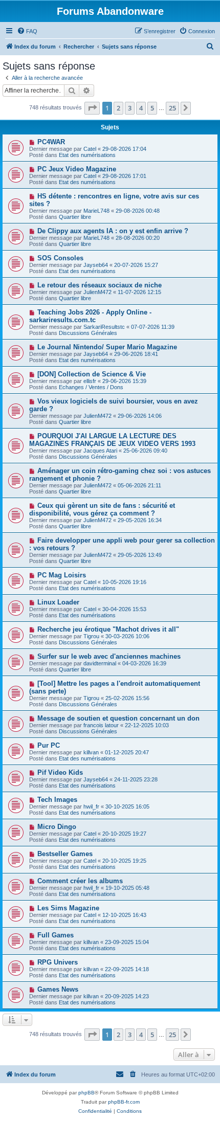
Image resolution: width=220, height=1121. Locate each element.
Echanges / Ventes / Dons (91, 387)
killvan (91, 752)
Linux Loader (58, 602)
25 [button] (172, 108)
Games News (57, 989)
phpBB (86, 1092)
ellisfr (89, 381)
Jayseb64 (95, 265)
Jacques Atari (100, 450)
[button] (92, 108)
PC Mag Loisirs (61, 575)
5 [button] (152, 108)
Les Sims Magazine (68, 908)
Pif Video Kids (60, 772)
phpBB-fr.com (124, 1102)
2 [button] (118, 108)
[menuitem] (27, 31)
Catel (89, 149)
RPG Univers (57, 962)
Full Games (55, 935)
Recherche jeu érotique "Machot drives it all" (108, 629)
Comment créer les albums (80, 881)
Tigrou (91, 636)
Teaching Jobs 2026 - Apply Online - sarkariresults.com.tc (90, 316)
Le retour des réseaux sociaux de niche (99, 285)
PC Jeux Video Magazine (76, 169)
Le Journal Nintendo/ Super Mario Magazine (107, 347)
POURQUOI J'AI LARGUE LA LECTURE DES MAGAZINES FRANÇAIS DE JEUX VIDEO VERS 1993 (112, 439)
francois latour (101, 725)
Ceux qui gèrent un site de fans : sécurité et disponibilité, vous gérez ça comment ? (102, 509)
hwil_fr (91, 806)
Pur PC (48, 745)
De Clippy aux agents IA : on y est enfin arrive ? (112, 231)
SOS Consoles (60, 258)
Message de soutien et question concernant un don (118, 718)
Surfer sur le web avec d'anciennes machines (109, 656)
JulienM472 (97, 292)
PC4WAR (51, 142)
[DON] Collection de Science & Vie (91, 374)
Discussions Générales (88, 333)
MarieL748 (96, 211)
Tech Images (57, 799)
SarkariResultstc (104, 327)
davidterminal (99, 663)
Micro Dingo (56, 827)
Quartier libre (75, 217)
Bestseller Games (65, 854)
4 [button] (141, 108)
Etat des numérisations (87, 155)
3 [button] (129, 108)
